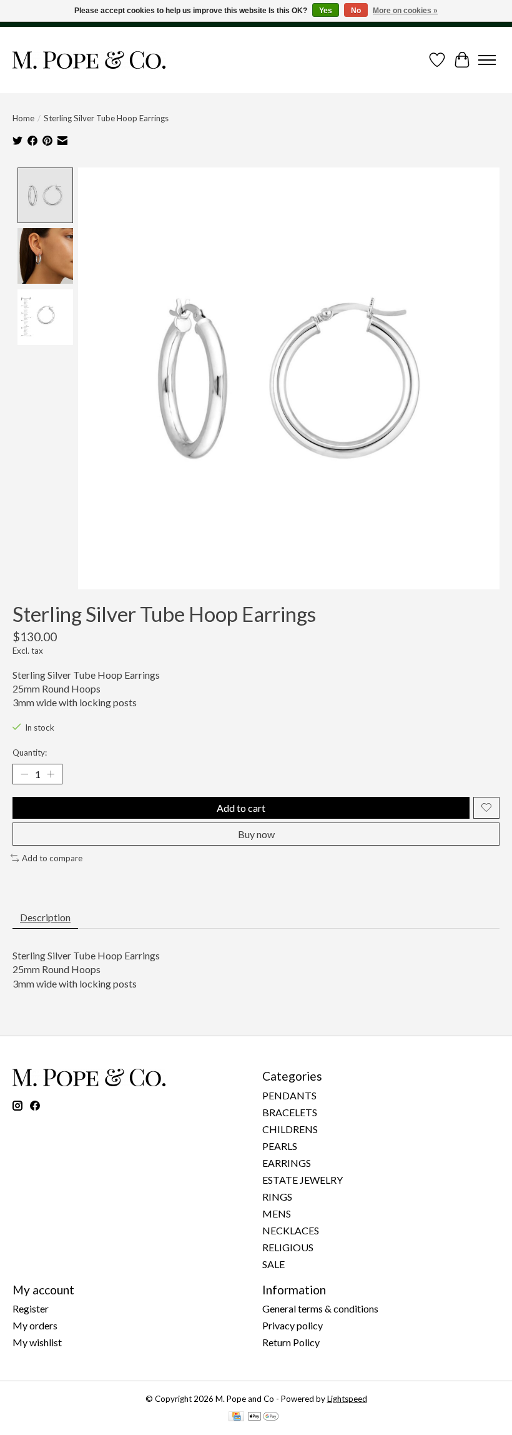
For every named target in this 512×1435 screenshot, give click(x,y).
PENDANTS (289, 1095)
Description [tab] (45, 917)
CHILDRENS (290, 1129)
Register (30, 1308)
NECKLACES (290, 1230)
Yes (325, 10)
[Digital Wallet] (263, 1417)
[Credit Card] (236, 1417)
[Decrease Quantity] (24, 774)
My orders (34, 1325)
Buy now (256, 834)
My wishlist (37, 1342)
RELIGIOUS (287, 1247)
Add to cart (241, 808)
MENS (276, 1213)
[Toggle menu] (487, 60)
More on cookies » (405, 10)
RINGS (277, 1196)
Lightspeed (347, 1399)
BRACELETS (289, 1112)
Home (23, 118)
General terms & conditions (320, 1308)
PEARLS (279, 1146)
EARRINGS (286, 1163)
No (356, 10)
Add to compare (52, 858)
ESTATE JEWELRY (302, 1180)
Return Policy (291, 1342)
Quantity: (29, 753)
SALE (273, 1264)
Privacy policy (292, 1325)
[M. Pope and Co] (88, 60)
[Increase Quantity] (50, 774)
